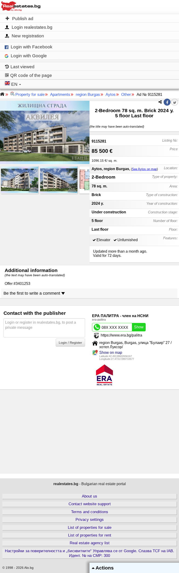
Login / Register (70, 342)
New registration (28, 35)
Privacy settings (90, 519)
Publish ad (22, 18)
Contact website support (90, 504)
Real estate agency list (90, 543)
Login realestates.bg (32, 27)
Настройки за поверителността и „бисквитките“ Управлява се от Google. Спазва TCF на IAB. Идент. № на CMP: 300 (89, 553)
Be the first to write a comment (32, 293)
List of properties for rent (89, 535)
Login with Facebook (31, 46)
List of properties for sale (89, 527)
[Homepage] (20, 5)
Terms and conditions (89, 512)
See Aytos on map (144, 169)
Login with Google (29, 55)
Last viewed (21, 66)
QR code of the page (30, 75)
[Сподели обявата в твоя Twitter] (174, 103)
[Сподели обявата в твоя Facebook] (167, 102)
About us (89, 496)
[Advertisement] (45, 228)
